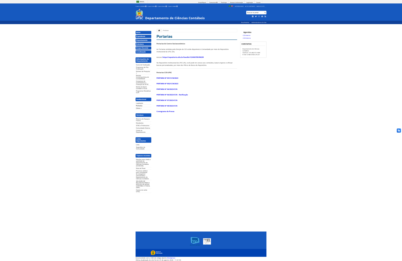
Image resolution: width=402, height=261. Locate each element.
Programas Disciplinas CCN (143, 91)
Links (137, 145)
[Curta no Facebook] (253, 16)
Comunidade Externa (143, 128)
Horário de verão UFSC (141, 190)
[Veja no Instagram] (262, 16)
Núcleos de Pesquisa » (143, 72)
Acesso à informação (236, 2)
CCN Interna (246, 35)
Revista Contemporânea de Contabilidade (142, 77)
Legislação (249, 2)
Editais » (139, 108)
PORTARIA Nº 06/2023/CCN (167, 89)
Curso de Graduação (143, 65)
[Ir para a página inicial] (159, 30)
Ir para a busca (162, 6)
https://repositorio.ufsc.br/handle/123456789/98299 (183, 57)
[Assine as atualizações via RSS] (265, 16)
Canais (258, 2)
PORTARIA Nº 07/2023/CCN (167, 100)
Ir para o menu (152, 6)
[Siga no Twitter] (256, 16)
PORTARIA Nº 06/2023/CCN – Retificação (172, 95)
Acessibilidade (239, 6)
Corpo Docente (142, 48)
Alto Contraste (250, 6)
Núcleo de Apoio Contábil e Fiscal (141, 87)
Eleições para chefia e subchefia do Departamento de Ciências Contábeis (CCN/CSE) (143, 163)
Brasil (142, 2)
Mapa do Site (261, 6)
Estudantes (139, 123)
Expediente (140, 36)
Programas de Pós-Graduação (142, 68)
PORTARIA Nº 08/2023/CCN (167, 106)
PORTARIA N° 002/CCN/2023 (167, 84)
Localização (141, 52)
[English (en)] (232, 6)
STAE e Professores (142, 125)
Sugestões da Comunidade (140, 148)
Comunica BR (213, 2)
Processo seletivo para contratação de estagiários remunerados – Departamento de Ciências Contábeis (142, 175)
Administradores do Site (258, 22)
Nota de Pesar (141, 168)
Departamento (142, 40)
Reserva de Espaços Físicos (143, 119)
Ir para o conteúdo (141, 6)
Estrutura (140, 44)
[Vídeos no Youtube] (259, 16)
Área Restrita (245, 22)
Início (138, 32)
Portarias (139, 106)
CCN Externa (247, 38)
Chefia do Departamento (141, 131)
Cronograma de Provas (165, 111)
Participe (224, 2)
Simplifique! (202, 2)
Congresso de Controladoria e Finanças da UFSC (142, 82)
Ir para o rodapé (172, 6)
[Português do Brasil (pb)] (230, 6)
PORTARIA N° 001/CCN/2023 (167, 78)
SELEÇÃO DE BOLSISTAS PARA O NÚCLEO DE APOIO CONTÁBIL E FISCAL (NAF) (143, 184)
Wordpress (171, 258)
